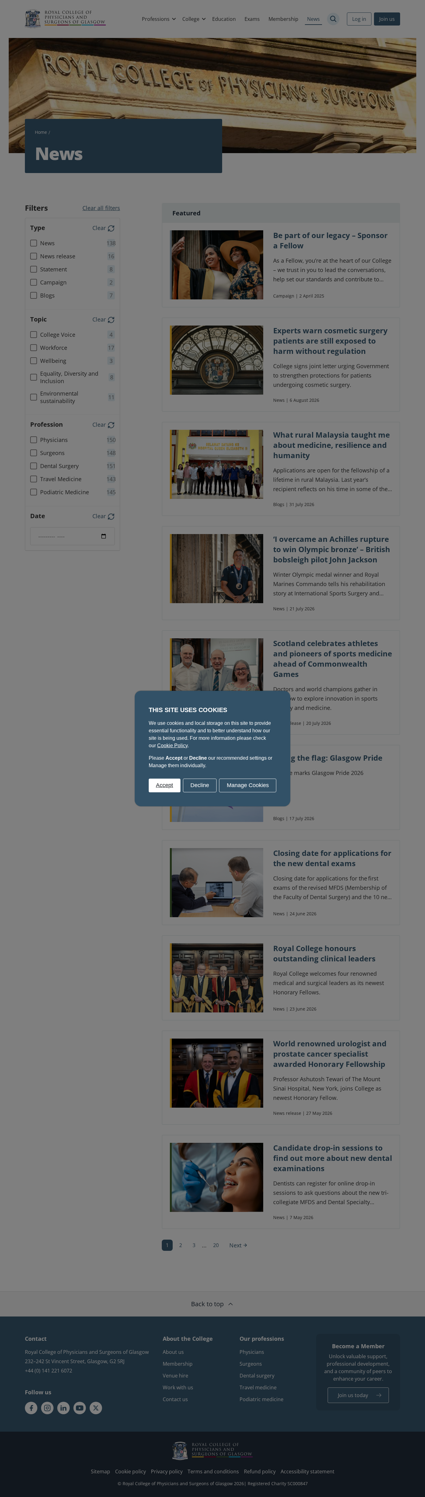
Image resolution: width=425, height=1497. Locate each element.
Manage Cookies (248, 785)
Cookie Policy (172, 745)
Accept (164, 785)
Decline (199, 785)
